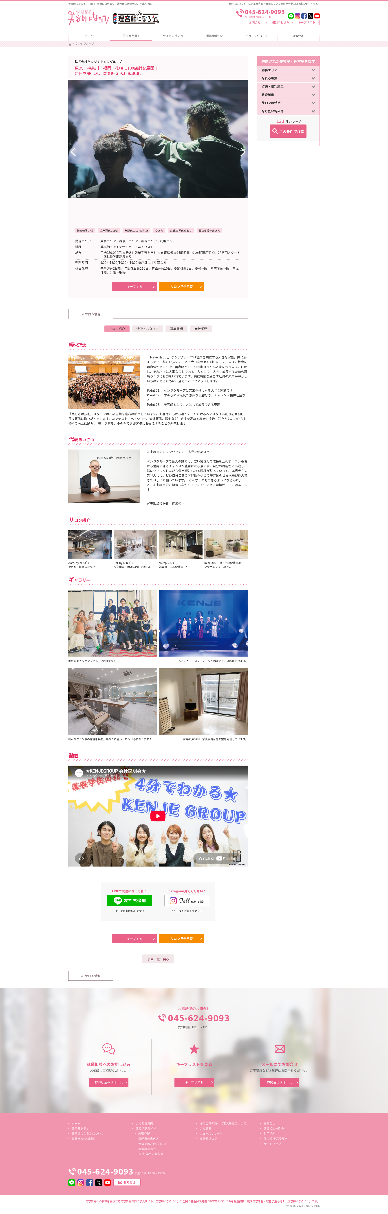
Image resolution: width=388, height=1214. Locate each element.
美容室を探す (131, 36)
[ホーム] (70, 44)
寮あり (159, 230)
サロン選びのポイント (153, 1144)
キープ (127, 287)
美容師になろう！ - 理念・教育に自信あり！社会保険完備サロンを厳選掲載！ (111, 3)
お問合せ (255, 22)
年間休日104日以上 (136, 230)
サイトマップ (272, 1144)
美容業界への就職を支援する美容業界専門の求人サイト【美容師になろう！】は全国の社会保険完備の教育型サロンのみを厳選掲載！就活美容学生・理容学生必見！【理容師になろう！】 (199, 1201)
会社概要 (200, 328)
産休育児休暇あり (181, 230)
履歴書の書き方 (148, 1138)
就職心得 (144, 1133)
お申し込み (109, 1082)
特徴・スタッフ (148, 328)
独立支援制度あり (209, 230)
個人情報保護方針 (275, 1138)
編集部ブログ (208, 1138)
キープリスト (306, 22)
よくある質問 (144, 1123)
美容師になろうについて (173, 36)
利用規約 (269, 1133)
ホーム (89, 36)
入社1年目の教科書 (150, 1154)
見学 (176, 287)
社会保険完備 (85, 230)
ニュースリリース (257, 36)
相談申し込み (280, 22)
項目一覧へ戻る (158, 959)
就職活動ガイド (146, 1128)
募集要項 (176, 328)
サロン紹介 (117, 328)
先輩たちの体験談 (83, 1138)
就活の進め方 (147, 1149)
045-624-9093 (199, 1018)
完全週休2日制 (109, 230)
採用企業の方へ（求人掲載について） (215, 36)
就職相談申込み (274, 1128)
